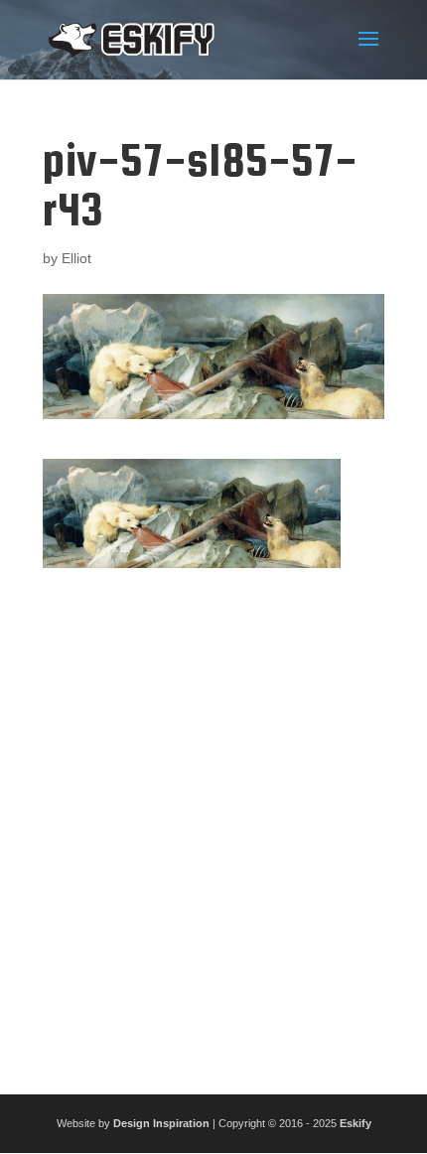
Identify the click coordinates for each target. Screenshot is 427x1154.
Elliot (76, 258)
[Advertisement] (213, 823)
